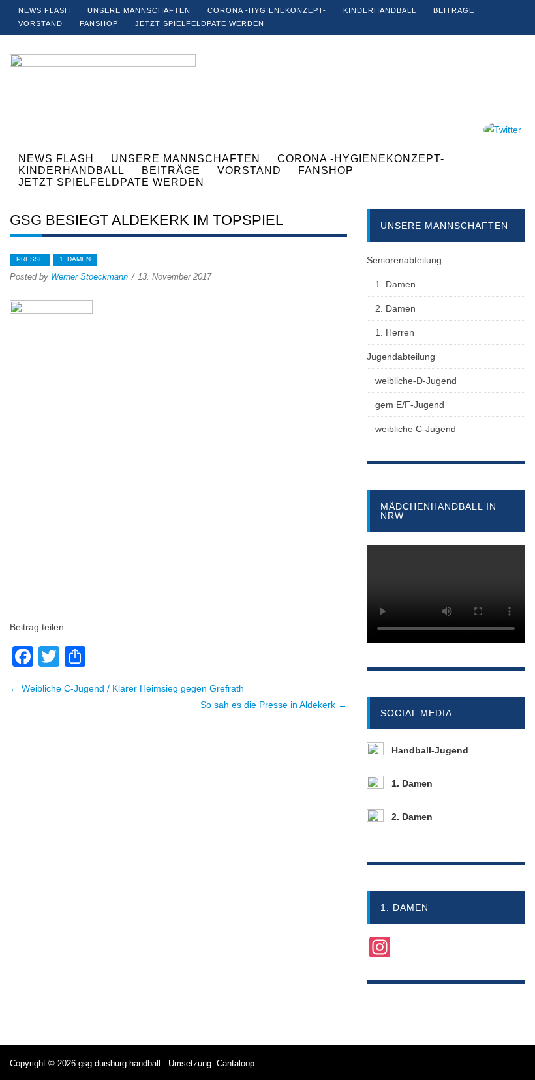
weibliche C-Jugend (415, 429)
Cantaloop (235, 1063)
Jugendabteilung (401, 356)
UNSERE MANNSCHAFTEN (139, 10)
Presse (30, 259)
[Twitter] (502, 130)
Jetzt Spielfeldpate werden (199, 23)
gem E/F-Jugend (409, 405)
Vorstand (40, 23)
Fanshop (99, 23)
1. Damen (75, 259)
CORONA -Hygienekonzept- (266, 10)
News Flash (44, 10)
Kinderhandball (379, 10)
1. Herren (394, 332)
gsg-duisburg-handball (119, 1063)
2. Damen (395, 308)
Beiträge (453, 10)
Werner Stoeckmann (89, 277)
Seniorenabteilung (404, 260)
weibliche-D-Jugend (416, 380)
